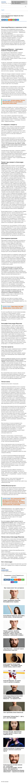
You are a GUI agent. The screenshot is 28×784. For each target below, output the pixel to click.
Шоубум (3, 2)
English (2, 10)
